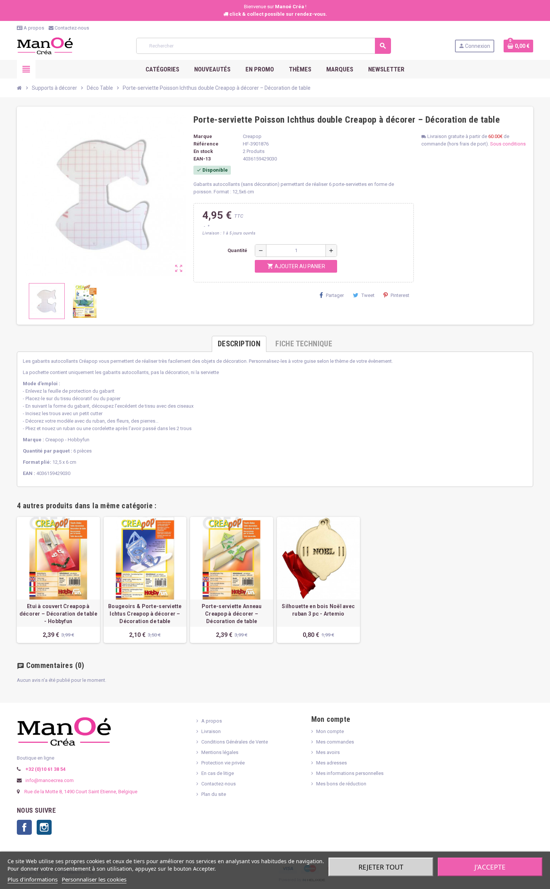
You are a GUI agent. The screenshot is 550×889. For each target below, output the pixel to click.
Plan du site (213, 794)
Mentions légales (219, 752)
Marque (202, 136)
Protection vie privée (223, 763)
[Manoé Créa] (45, 45)
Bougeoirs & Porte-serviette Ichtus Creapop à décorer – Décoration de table (145, 613)
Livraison (211, 731)
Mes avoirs (328, 752)
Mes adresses (331, 763)
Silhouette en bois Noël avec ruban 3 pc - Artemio (318, 610)
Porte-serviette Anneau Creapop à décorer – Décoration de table (232, 613)
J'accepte (489, 866)
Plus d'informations (32, 879)
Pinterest (400, 295)
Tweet (368, 295)
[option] (58, 580)
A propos (33, 28)
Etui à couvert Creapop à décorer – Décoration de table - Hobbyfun (58, 613)
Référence (206, 144)
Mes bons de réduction (341, 784)
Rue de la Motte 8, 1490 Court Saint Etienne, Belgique (80, 791)
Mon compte (330, 731)
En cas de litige (217, 773)
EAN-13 (202, 159)
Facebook (24, 827)
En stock (203, 151)
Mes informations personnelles (350, 773)
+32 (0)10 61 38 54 (44, 769)
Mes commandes (335, 742)
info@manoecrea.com (49, 780)
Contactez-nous (71, 28)
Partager (335, 295)
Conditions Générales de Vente (234, 742)
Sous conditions (508, 144)
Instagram (44, 827)
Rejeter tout (380, 866)
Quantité (237, 250)
